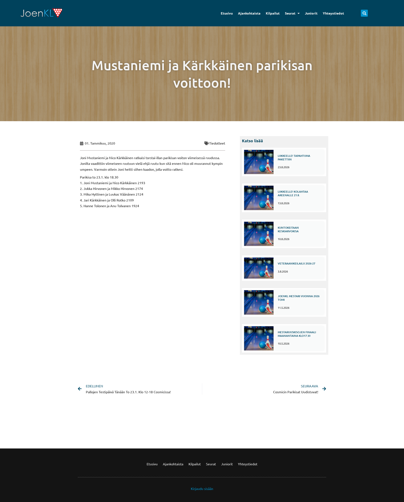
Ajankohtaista (249, 13)
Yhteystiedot (333, 13)
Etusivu (227, 13)
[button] (364, 13)
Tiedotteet (217, 143)
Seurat (290, 13)
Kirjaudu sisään (202, 488)
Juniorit (311, 13)
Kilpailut (273, 13)
